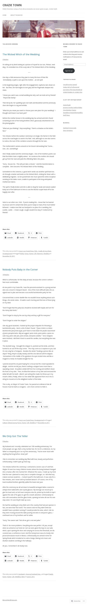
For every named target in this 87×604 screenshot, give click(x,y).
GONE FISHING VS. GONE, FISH (72, 92)
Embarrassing (12, 423)
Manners (40, 254)
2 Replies (5, 59)
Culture (5, 423)
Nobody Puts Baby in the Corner (20, 269)
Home (4, 15)
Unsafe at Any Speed (70, 85)
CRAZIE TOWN (12, 5)
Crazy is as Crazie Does (26, 251)
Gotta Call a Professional (71, 87)
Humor (31, 254)
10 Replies (6, 275)
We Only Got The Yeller (15, 436)
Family (22, 254)
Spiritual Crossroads (69, 128)
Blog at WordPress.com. (10, 600)
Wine (23, 577)
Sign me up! (69, 71)
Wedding (46, 254)
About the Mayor (16, 15)
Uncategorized (7, 254)
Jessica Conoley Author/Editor (72, 107)
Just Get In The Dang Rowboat (72, 90)
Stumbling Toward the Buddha (73, 113)
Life (35, 254)
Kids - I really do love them (42, 251)
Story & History (68, 130)
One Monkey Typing (69, 110)
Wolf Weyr (66, 115)
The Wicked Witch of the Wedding (21, 54)
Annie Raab (67, 105)
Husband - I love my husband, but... (30, 574)
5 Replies (5, 441)
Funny (27, 254)
